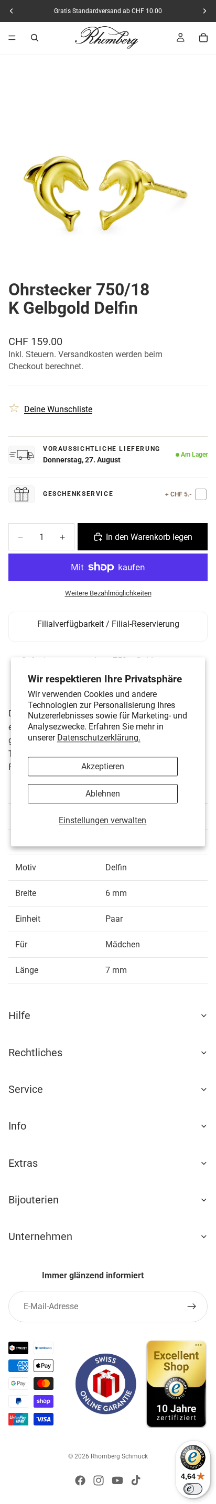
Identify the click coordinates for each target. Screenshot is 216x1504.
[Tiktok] (135, 1480)
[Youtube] (117, 1480)
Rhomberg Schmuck (119, 1456)
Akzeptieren (102, 766)
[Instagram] (98, 1480)
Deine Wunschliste (58, 409)
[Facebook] (80, 1480)
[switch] (192, 1489)
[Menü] (12, 38)
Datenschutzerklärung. (99, 738)
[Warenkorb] (203, 37)
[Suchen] (34, 37)
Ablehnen (102, 794)
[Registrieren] (192, 1307)
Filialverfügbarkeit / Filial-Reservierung (108, 624)
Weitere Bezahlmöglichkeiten (108, 593)
